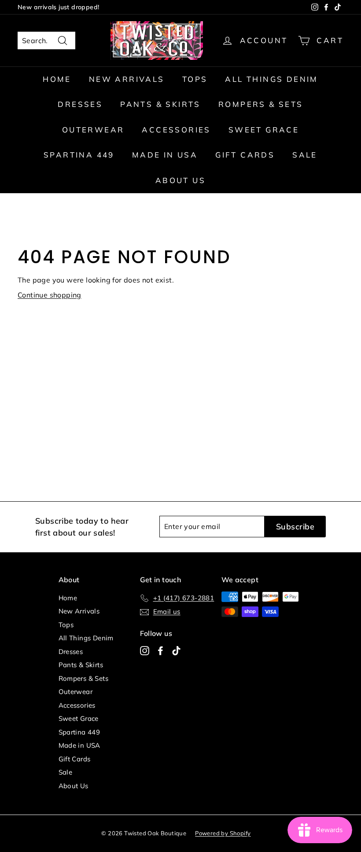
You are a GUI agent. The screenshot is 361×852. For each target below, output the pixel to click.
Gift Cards (245, 154)
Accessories (176, 129)
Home (57, 79)
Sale (304, 154)
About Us (180, 180)
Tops (195, 79)
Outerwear (93, 129)
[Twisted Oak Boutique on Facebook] (160, 650)
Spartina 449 (79, 154)
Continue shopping (49, 294)
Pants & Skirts (160, 104)
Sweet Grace (263, 129)
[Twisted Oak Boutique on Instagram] (144, 650)
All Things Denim (271, 79)
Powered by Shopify (222, 833)
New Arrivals (127, 79)
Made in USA (165, 154)
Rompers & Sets (260, 104)
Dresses (80, 104)
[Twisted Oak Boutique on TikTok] (176, 650)
